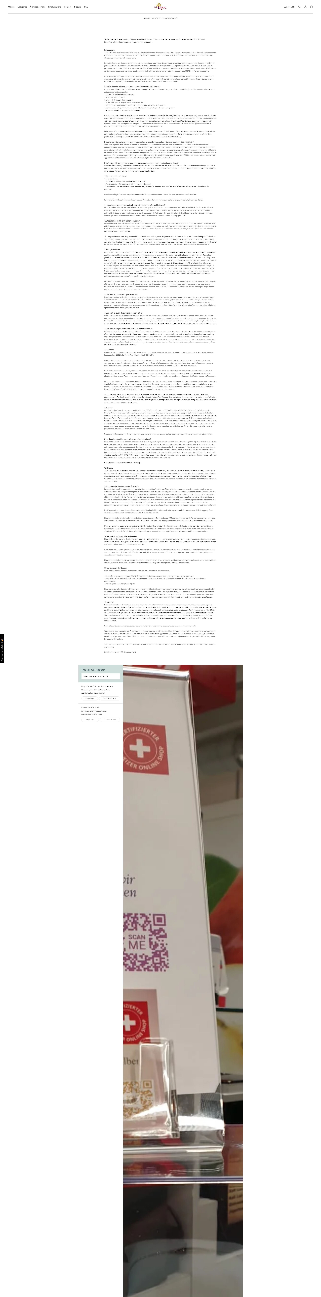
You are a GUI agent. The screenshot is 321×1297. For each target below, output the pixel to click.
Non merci (160, 670)
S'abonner (175, 661)
